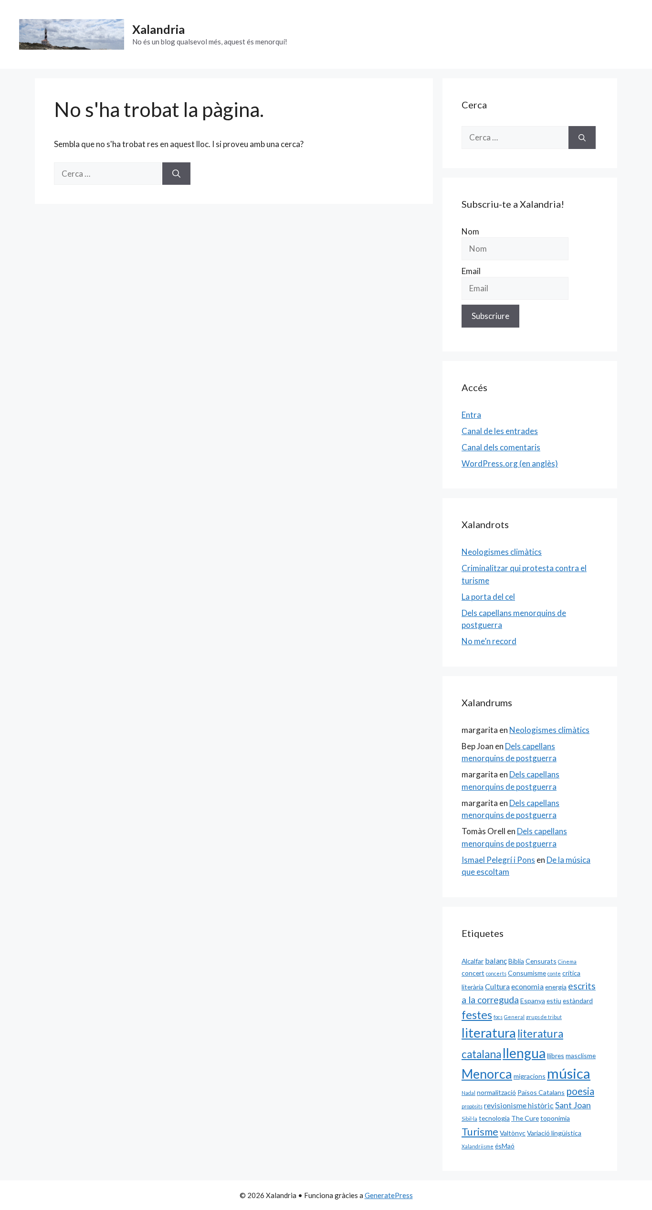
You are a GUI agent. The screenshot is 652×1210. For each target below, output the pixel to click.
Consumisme (527, 973)
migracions (530, 1076)
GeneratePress (389, 1195)
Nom (470, 231)
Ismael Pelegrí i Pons (498, 860)
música (568, 1073)
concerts (496, 973)
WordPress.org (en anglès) (510, 463)
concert (473, 973)
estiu (554, 1001)
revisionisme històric (519, 1105)
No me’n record (489, 641)
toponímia (555, 1118)
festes (477, 1014)
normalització (496, 1092)
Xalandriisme (478, 1146)
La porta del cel (488, 597)
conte (554, 973)
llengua (524, 1053)
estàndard (578, 1001)
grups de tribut (544, 1017)
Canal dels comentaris (501, 447)
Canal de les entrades (500, 431)
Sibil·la (469, 1118)
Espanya (532, 1001)
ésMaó (505, 1146)
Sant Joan (573, 1105)
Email (471, 271)
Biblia (516, 961)
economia (527, 986)
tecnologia (494, 1118)
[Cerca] (176, 173)
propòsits (472, 1106)
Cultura (497, 986)
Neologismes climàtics (502, 552)
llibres (555, 1055)
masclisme (581, 1055)
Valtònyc (513, 1133)
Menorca (487, 1074)
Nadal (468, 1093)
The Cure (525, 1118)
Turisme (480, 1131)
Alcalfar (473, 961)
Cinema (567, 961)
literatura (489, 1032)
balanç (496, 960)
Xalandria (158, 29)
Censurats (541, 961)
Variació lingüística (554, 1133)
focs (498, 1017)
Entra (471, 415)
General (514, 1017)
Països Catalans (541, 1092)
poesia (580, 1091)
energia (556, 987)
